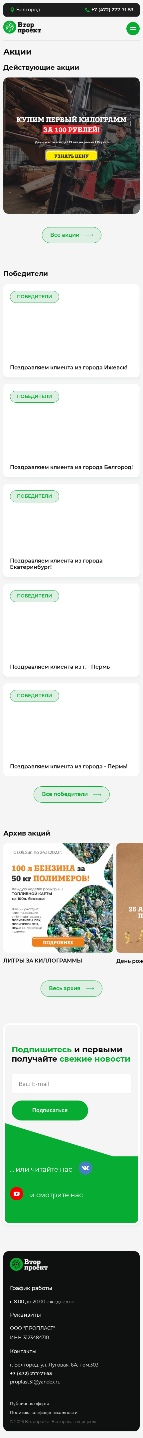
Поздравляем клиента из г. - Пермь (60, 667)
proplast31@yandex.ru (35, 1381)
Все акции (64, 235)
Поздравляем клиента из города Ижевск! (68, 367)
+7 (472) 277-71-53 (112, 10)
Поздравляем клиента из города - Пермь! (68, 766)
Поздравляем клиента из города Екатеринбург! (56, 564)
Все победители (65, 794)
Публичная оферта (29, 1403)
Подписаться (50, 1110)
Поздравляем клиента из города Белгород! (71, 467)
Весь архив (64, 988)
